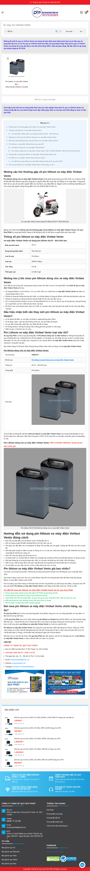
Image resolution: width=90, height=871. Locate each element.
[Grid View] (56, 31)
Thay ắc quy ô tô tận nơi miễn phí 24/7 (46, 2)
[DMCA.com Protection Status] (53, 858)
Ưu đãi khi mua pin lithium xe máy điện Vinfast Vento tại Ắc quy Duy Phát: (35, 161)
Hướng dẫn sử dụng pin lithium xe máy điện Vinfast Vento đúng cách (31, 154)
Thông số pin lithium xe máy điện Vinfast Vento (24, 130)
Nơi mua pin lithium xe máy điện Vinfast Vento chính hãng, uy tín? (30, 165)
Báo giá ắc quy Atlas (9, 863)
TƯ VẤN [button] (5, 841)
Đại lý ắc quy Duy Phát (55, 852)
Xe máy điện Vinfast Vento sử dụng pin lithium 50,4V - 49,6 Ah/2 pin (33, 134)
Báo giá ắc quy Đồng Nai (10, 852)
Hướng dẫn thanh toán (55, 822)
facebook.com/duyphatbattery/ (23, 667)
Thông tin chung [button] (56, 803)
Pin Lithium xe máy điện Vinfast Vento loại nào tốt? (25, 144)
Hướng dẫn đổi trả (53, 818)
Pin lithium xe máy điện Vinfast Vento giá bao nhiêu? (26, 158)
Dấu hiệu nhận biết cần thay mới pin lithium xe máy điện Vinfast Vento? (32, 140)
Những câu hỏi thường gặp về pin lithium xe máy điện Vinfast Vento (31, 127)
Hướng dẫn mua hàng (54, 814)
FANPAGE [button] (51, 845)
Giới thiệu (50, 810)
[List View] (60, 31)
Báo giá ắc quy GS (8, 847)
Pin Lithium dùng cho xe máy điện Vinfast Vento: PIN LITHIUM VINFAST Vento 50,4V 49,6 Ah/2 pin (44, 151)
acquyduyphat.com (19, 663)
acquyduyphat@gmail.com (20, 659)
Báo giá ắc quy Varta (9, 855)
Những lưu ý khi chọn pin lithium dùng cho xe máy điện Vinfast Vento (31, 137)
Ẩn (48, 123)
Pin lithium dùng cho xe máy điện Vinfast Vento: (26, 147)
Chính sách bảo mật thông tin (57, 826)
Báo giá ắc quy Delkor (9, 859)
